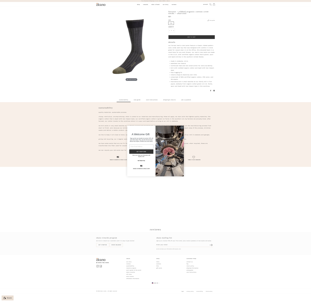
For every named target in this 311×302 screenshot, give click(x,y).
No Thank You (141, 160)
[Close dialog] (182, 127)
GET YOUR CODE (141, 152)
